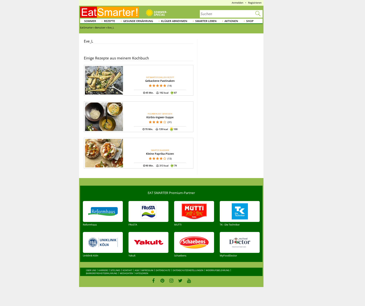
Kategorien (141, 273)
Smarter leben (206, 21)
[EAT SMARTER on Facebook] (153, 280)
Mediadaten (126, 273)
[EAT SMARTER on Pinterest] (162, 280)
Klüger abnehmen (174, 21)
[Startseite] (109, 12)
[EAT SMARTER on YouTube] (189, 280)
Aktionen (231, 21)
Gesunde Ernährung (138, 21)
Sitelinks (115, 270)
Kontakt (127, 270)
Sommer (90, 21)
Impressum (147, 270)
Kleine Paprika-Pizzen (160, 153)
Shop (250, 21)
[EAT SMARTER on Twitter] (180, 280)
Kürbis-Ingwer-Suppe (160, 117)
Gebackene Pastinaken (160, 81)
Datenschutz (163, 270)
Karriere (103, 270)
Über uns (91, 270)
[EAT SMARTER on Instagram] (171, 280)
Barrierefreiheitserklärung (101, 273)
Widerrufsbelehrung (217, 270)
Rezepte (109, 21)
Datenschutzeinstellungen (188, 270)
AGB (137, 270)
